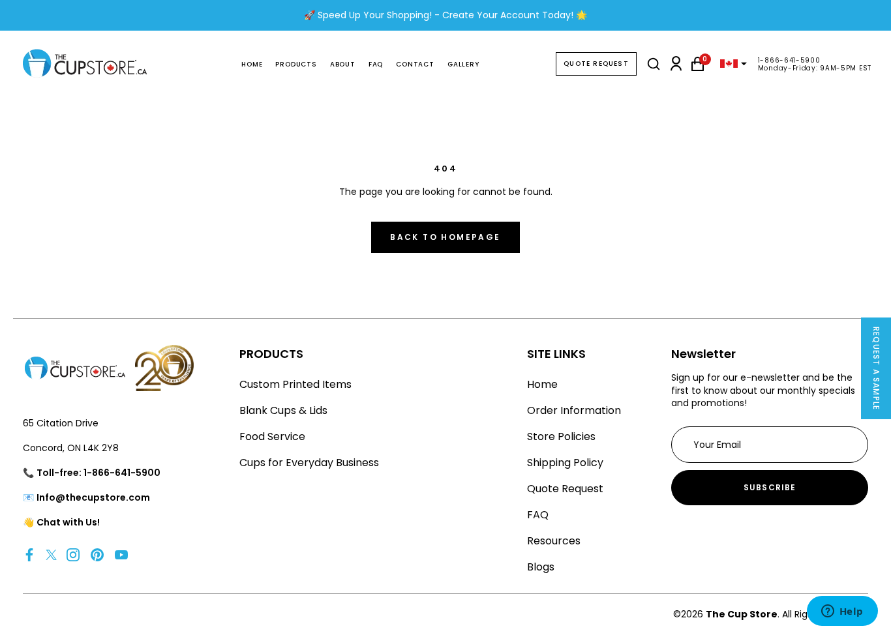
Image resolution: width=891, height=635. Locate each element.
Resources (554, 540)
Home (251, 64)
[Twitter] (51, 554)
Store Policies (561, 436)
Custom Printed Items (295, 384)
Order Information (574, 410)
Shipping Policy (565, 462)
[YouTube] (121, 554)
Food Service (272, 436)
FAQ (376, 64)
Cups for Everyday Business (309, 462)
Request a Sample (876, 368)
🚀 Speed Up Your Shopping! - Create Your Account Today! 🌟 (445, 15)
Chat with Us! (68, 522)
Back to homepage (445, 237)
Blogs (540, 566)
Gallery (463, 64)
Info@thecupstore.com (93, 497)
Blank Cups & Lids (283, 410)
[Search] (653, 64)
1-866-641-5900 (789, 60)
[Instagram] (73, 554)
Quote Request (596, 63)
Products (295, 64)
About (342, 64)
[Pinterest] (97, 554)
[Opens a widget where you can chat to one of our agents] (842, 612)
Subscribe (770, 487)
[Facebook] (29, 554)
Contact (415, 64)
